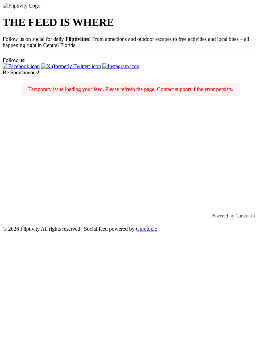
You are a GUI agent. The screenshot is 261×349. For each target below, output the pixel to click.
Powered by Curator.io (233, 215)
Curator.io (146, 229)
